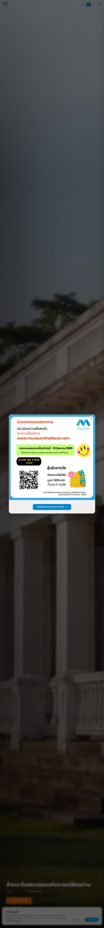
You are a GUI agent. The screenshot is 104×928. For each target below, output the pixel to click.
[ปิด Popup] (91, 418)
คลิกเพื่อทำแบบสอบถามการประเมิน (50, 506)
